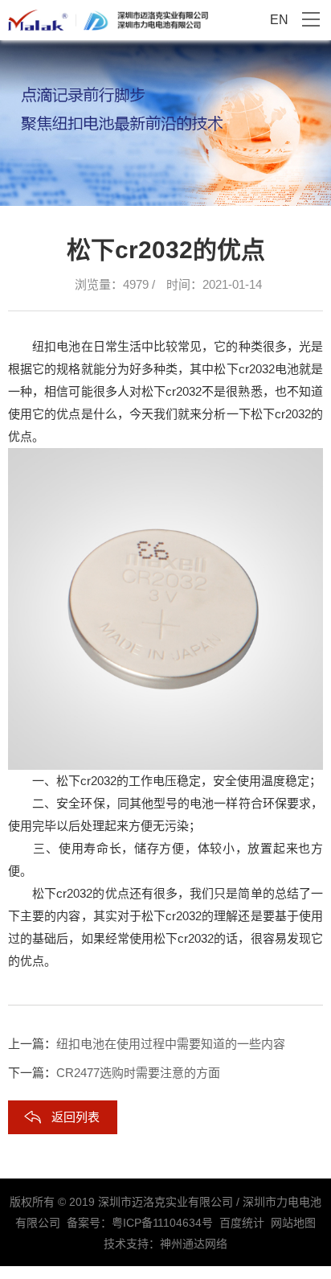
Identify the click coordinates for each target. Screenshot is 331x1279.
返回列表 (75, 1117)
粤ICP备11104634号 (162, 1222)
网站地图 (293, 1222)
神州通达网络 (193, 1243)
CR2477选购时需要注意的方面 (138, 1073)
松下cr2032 (244, 369)
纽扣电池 (56, 346)
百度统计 (241, 1222)
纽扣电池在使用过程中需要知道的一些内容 (170, 1044)
